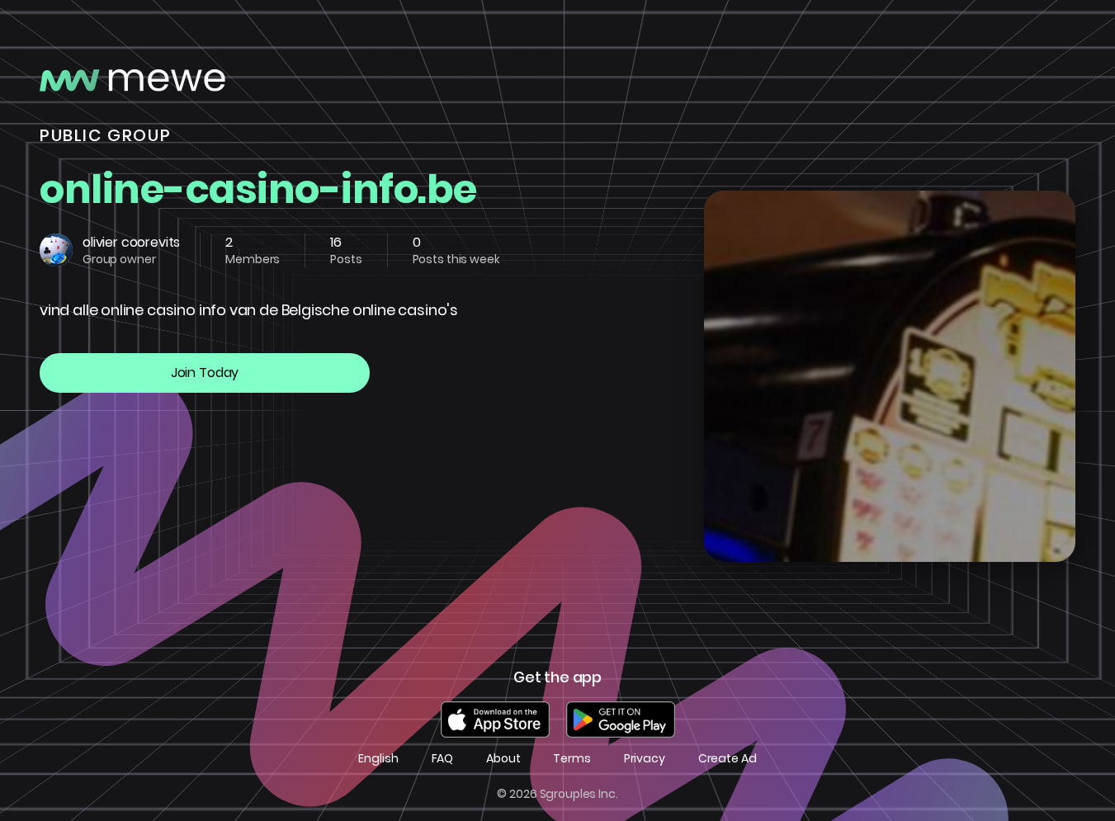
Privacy (644, 759)
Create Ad (727, 759)
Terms (571, 759)
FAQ (443, 759)
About (503, 759)
